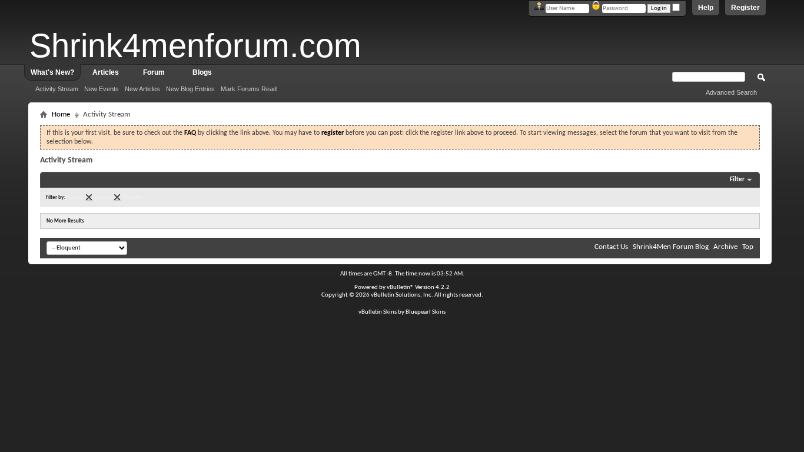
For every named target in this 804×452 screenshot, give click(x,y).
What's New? (52, 72)
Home (61, 114)
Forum (154, 72)
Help (705, 8)
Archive (725, 247)
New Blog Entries (190, 88)
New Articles (142, 88)
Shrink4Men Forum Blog (671, 247)
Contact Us (611, 247)
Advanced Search (731, 92)
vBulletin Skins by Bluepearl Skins (402, 312)
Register (745, 8)
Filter (737, 180)
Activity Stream (56, 88)
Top (747, 247)
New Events (101, 88)
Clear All (132, 197)
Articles (105, 72)
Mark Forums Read (249, 88)
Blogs (202, 72)
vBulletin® (400, 287)
